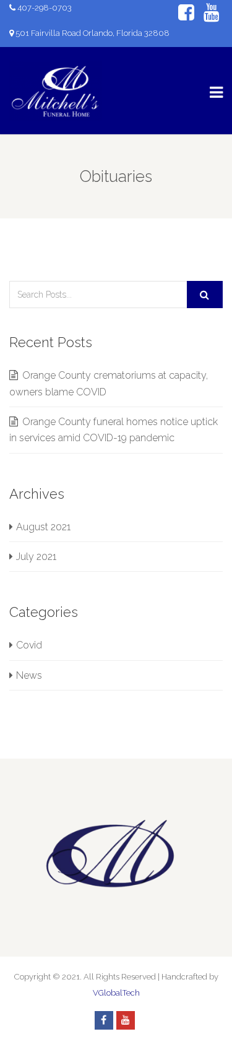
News (29, 675)
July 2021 (36, 556)
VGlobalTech (116, 992)
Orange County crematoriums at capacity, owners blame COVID (108, 383)
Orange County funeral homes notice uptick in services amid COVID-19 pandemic (113, 430)
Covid (29, 645)
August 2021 (43, 527)
